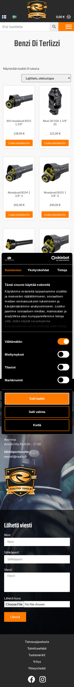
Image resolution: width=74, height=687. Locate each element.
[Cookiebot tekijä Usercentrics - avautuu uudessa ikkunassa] (52, 258)
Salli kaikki (37, 398)
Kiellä (37, 425)
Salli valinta (37, 412)
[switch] (63, 354)
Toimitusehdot (37, 648)
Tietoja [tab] (62, 270)
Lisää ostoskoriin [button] (19, 143)
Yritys (37, 661)
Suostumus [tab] (13, 270)
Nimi (7, 535)
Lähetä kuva (12, 598)
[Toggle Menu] (68, 27)
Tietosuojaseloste (37, 642)
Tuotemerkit (37, 655)
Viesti (8, 569)
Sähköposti (12, 552)
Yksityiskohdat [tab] (38, 270)
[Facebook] (31, 679)
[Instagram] (42, 679)
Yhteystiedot (37, 668)
